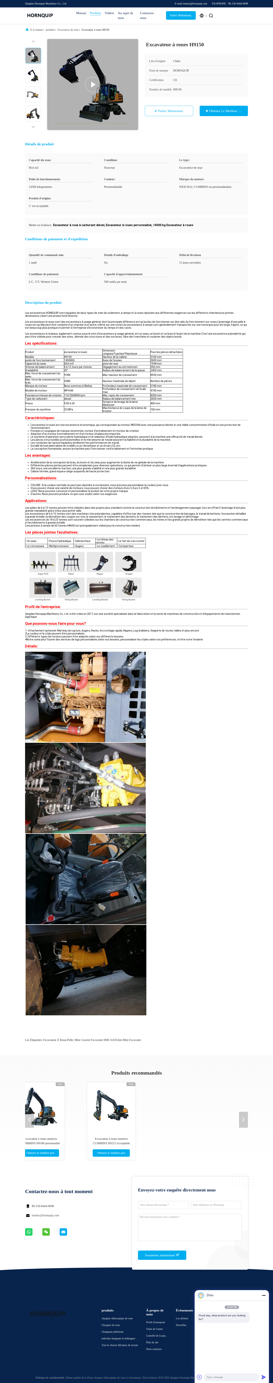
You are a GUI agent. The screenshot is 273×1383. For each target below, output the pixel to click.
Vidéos (109, 13)
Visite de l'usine (154, 1329)
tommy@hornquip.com (45, 1215)
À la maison (36, 29)
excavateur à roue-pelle (58, 1040)
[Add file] (199, 1377)
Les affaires (182, 1318)
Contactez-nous (147, 15)
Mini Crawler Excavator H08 (91, 1040)
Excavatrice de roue (68, 29)
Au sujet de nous (125, 15)
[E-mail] (68, 1234)
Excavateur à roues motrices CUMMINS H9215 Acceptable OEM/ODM (60, 1143)
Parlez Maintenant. (181, 15)
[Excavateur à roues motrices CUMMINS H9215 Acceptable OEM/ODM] (60, 1106)
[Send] (264, 1377)
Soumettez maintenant (160, 1255)
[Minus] (263, 1295)
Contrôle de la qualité (157, 1336)
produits (50, 29)
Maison (81, 13)
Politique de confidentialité (50, 1377)
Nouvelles (181, 1325)
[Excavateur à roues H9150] (92, 84)
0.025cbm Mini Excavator (125, 1040)
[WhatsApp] (33, 1234)
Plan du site (152, 1342)
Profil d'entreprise (155, 1322)
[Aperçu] (40, 15)
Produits (95, 13)
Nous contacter (154, 1349)
